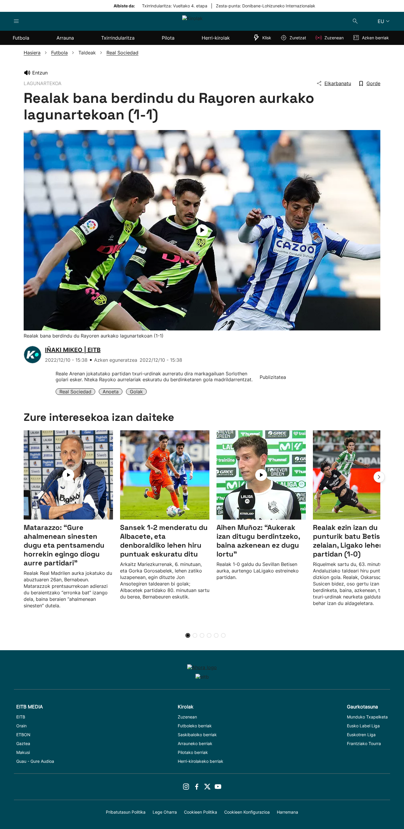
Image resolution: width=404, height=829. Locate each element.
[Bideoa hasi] (202, 230)
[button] (379, 477)
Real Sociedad (75, 392)
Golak (136, 392)
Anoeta (111, 392)
